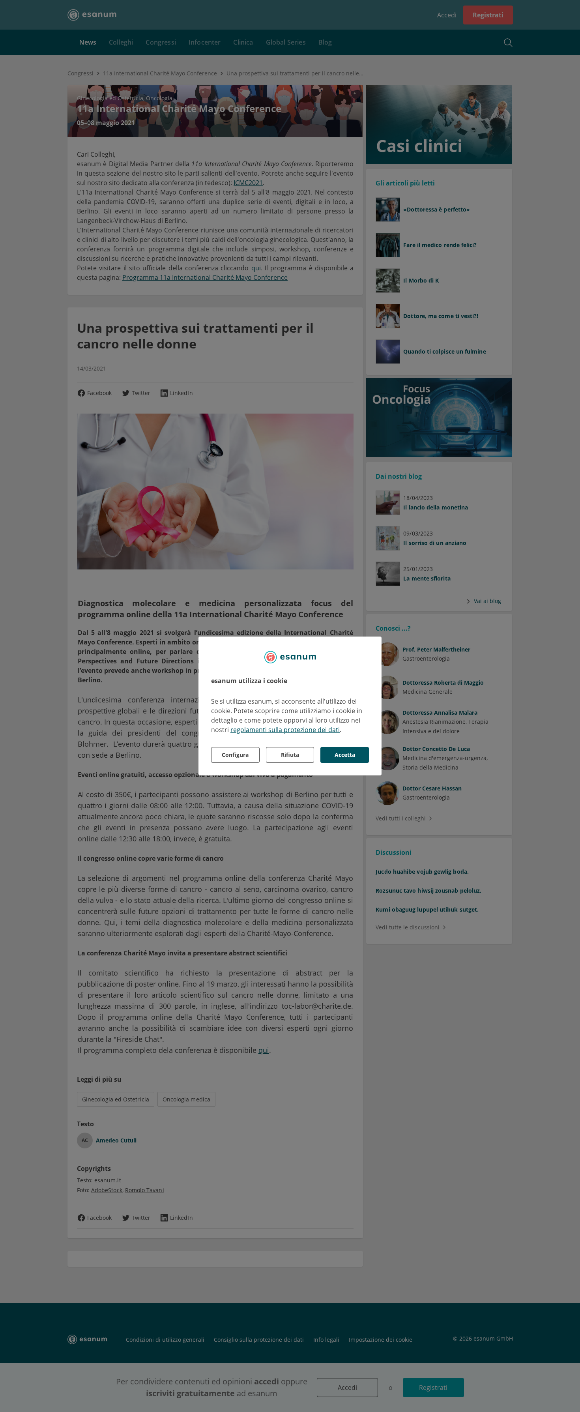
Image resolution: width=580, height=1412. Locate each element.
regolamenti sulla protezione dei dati (285, 729)
